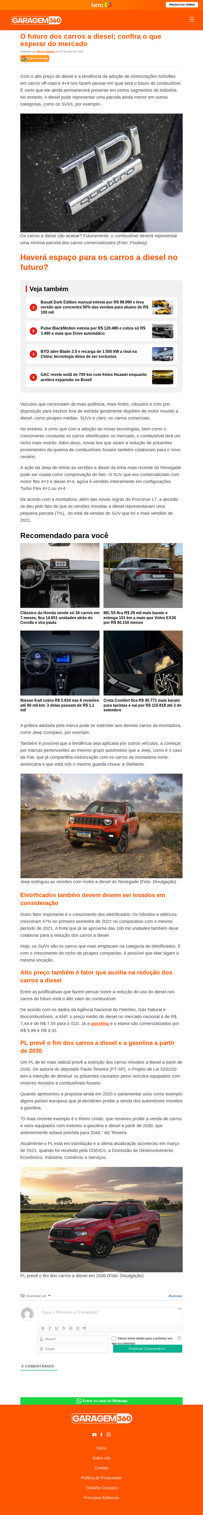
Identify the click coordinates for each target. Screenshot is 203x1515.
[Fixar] (63, 1328)
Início (101, 1448)
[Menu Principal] (192, 20)
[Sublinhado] (56, 1328)
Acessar (175, 1296)
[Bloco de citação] (84, 1328)
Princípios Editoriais (101, 1498)
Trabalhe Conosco (101, 1488)
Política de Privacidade (101, 1478)
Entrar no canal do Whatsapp (105, 1401)
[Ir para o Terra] (101, 5)
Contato (101, 1468)
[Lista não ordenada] (77, 1328)
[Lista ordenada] (70, 1328)
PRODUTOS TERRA (182, 4)
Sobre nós (102, 1458)
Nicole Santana (46, 51)
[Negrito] (42, 1328)
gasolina (99, 1023)
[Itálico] (49, 1328)
